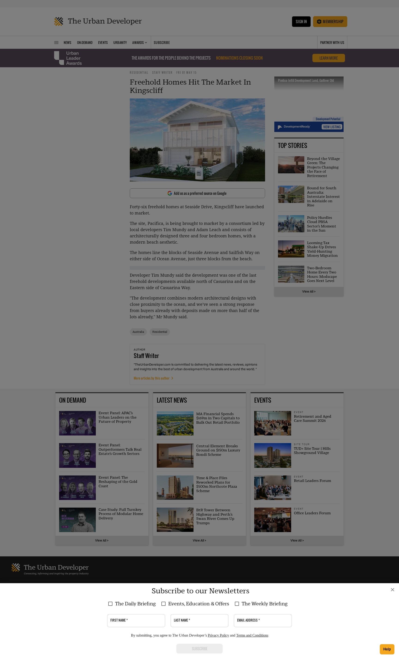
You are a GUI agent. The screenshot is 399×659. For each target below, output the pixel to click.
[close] (392, 589)
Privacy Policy (218, 635)
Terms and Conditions (252, 635)
